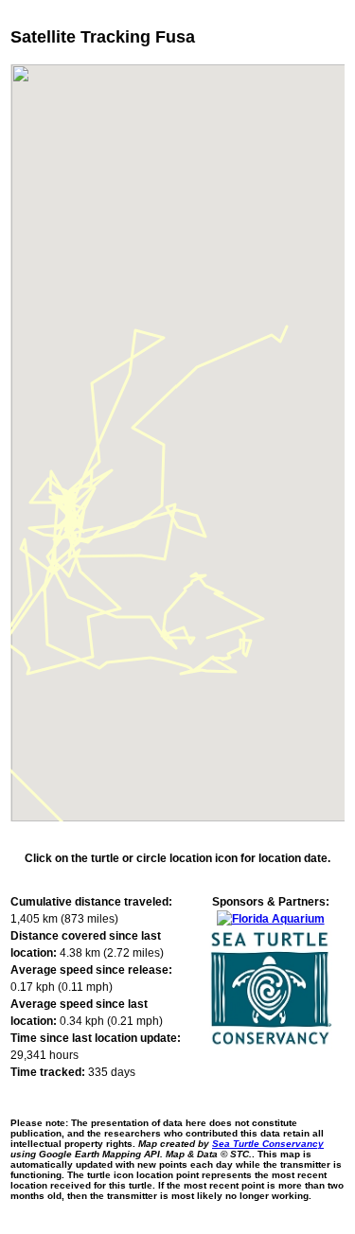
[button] (29, 589)
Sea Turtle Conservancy (268, 1143)
